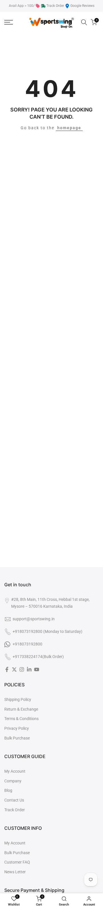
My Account (14, 771)
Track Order (55, 6)
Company (12, 781)
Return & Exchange (21, 709)
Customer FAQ (17, 862)
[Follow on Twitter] (14, 669)
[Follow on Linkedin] (29, 669)
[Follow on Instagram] (21, 669)
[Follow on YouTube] (36, 669)
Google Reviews (82, 6)
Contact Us (14, 800)
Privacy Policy (16, 728)
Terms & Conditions (21, 718)
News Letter (15, 872)
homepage (69, 127)
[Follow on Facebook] (6, 669)
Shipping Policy (17, 699)
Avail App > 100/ (22, 6)
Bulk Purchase (17, 738)
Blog (8, 790)
